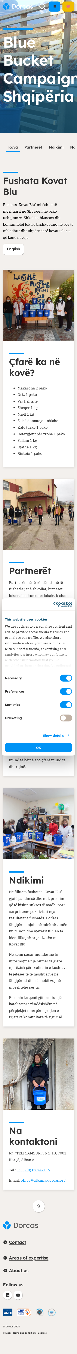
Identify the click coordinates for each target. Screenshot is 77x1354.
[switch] (66, 691)
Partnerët (33, 147)
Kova (13, 147)
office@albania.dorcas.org (43, 1180)
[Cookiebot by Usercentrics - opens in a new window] (54, 604)
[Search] (42, 6)
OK (38, 747)
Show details (53, 735)
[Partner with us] (68, 7)
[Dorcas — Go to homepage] (18, 6)
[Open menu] (54, 7)
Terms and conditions (24, 1332)
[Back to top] (39, 1206)
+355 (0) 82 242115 (33, 1170)
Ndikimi (56, 147)
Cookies (42, 1332)
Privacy (7, 1332)
